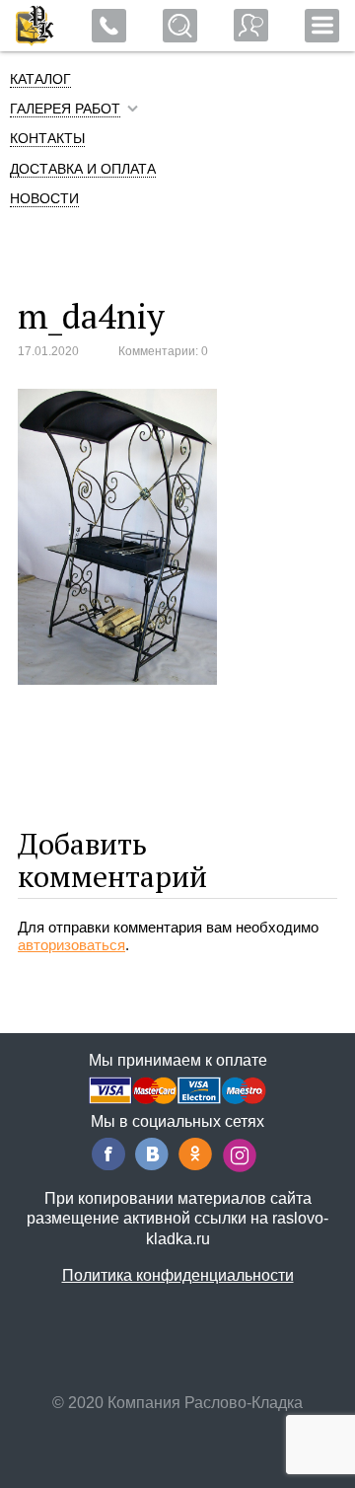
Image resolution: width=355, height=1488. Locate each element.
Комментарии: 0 (163, 351)
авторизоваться (71, 944)
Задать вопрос (251, 25)
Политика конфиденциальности (178, 1275)
